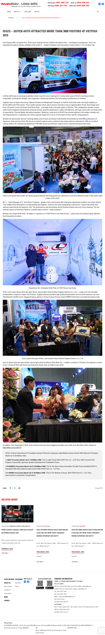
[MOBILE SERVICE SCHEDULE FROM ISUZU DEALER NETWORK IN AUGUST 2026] (17, 513)
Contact (36, 11)
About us (7, 583)
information (5, 549)
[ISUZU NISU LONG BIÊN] (6, 4)
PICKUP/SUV (47, 526)
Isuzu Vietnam (9, 579)
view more (5, 553)
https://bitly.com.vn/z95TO (12, 448)
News (9, 11)
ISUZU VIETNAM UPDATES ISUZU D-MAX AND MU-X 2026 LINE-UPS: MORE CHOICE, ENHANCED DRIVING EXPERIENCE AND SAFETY (52, 533)
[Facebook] (103, 4)
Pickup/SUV (18, 583)
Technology (7, 590)
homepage (11, 17)
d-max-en (39, 556)
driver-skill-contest (15, 526)
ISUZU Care (27, 11)
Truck (16, 586)
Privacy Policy (8, 623)
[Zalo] (99, 4)
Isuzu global (7, 593)
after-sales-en (25, 526)
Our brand (18, 579)
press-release (41, 552)
